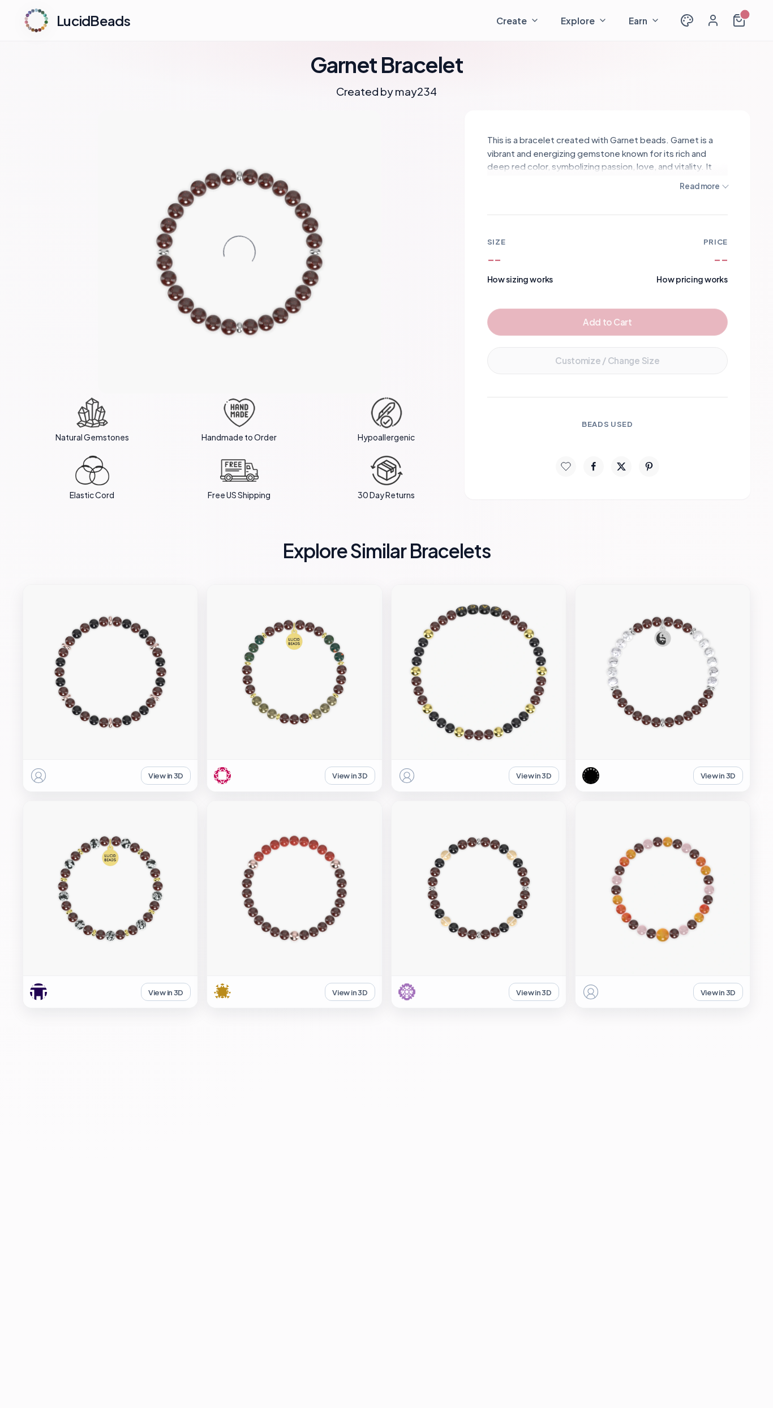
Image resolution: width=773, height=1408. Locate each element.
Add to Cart (607, 321)
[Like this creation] (566, 466)
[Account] (713, 20)
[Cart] (739, 20)
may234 (416, 91)
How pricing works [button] (692, 279)
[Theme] (687, 20)
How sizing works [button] (520, 279)
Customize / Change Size (607, 360)
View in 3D (165, 775)
